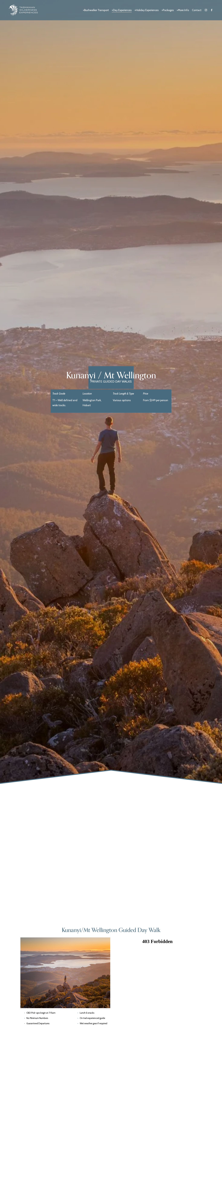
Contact (196, 10)
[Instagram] (205, 10)
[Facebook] (211, 10)
